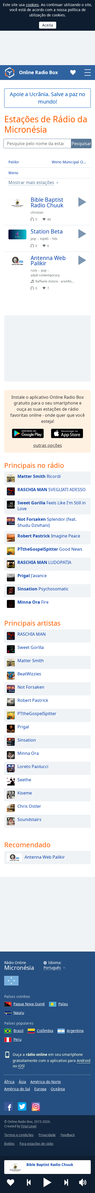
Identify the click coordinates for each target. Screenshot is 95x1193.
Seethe (24, 780)
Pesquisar (81, 143)
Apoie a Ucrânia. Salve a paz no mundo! (47, 98)
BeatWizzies (29, 674)
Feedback (68, 1135)
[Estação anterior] (29, 1182)
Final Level (28, 1126)
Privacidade (47, 1135)
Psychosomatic (43, 589)
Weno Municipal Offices (71, 161)
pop (33, 238)
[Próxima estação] (66, 1182)
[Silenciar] (84, 1182)
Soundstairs (29, 819)
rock (34, 270)
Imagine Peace (48, 536)
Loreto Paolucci (32, 766)
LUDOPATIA (44, 562)
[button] (47, 1182)
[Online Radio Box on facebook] (8, 1106)
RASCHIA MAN (31, 634)
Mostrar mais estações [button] (31, 182)
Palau (63, 1003)
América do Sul (17, 1088)
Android (83, 1060)
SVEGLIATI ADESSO (51, 489)
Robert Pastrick (32, 700)
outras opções (47, 445)
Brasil (18, 1030)
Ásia (22, 1081)
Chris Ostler (29, 806)
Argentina (75, 1030)
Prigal (23, 727)
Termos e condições (19, 1135)
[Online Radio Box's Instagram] (36, 1106)
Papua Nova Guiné (29, 1003)
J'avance (32, 575)
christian (37, 212)
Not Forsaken (30, 687)
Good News (49, 549)
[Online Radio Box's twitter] (22, 1106)
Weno (13, 172)
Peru (17, 1039)
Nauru (18, 1012)
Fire (33, 602)
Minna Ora (28, 753)
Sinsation (26, 740)
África (9, 1081)
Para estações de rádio (36, 1143)
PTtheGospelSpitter (36, 713)
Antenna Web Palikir (45, 857)
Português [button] (52, 968)
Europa (40, 1088)
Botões (9, 1143)
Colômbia (45, 1030)
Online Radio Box (38, 72)
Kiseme (24, 793)
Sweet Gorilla (30, 647)
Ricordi (39, 476)
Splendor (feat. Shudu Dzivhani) (47, 522)
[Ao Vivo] (82, 202)
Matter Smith (30, 660)
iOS (21, 1065)
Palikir (13, 161)
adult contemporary (45, 275)
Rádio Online (19, 965)
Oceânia (58, 1088)
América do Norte (45, 1081)
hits (55, 238)
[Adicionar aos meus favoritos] (10, 1182)
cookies (32, 4)
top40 (44, 238)
